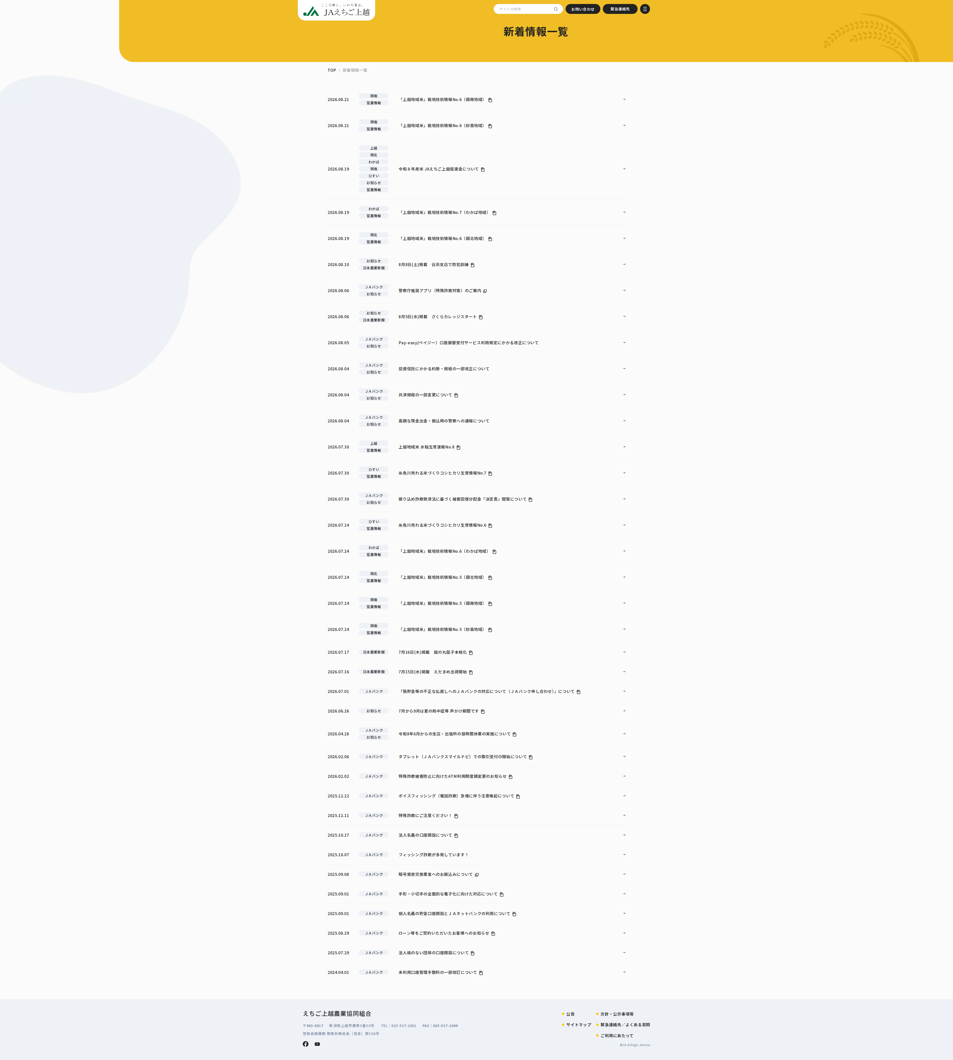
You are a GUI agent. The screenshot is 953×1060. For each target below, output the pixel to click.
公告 (570, 1014)
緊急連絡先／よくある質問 (625, 1024)
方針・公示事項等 (617, 1014)
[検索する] (555, 9)
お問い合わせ (583, 9)
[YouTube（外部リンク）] (317, 1044)
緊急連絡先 (620, 8)
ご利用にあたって (617, 1035)
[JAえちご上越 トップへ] (336, 10)
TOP (332, 70)
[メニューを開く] (645, 9)
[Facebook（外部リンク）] (305, 1044)
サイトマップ (578, 1024)
